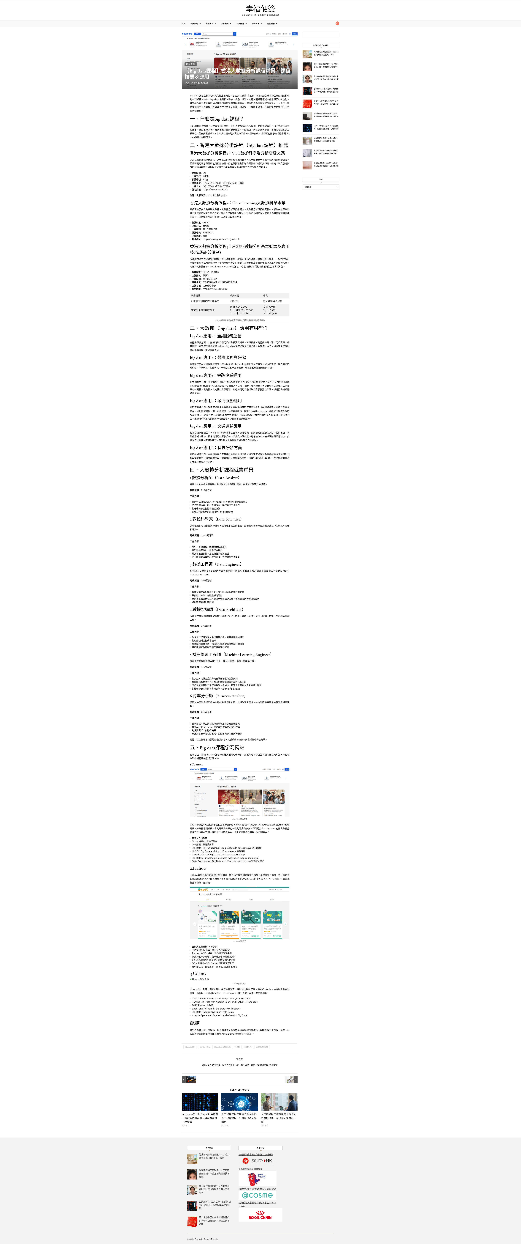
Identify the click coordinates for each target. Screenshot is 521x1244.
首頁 (184, 24)
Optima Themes (211, 1239)
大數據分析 (248, 1047)
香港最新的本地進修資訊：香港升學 (256, 1154)
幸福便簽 (260, 9)
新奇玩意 (255, 24)
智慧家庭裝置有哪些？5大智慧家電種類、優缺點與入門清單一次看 (326, 115)
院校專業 (190, 64)
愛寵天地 (194, 24)
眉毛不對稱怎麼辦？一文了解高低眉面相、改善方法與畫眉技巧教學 (326, 66)
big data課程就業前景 (222, 1047)
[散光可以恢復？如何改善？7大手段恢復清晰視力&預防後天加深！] (188, 1079)
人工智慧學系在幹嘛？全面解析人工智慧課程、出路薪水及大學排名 (239, 1118)
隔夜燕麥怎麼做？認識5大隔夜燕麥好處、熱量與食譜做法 (326, 139)
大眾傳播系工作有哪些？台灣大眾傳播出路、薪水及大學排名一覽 (278, 1118)
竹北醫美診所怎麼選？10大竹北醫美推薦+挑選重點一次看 (326, 53)
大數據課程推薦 (262, 1047)
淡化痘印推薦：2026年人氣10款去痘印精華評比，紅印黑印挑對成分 (326, 165)
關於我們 (271, 24)
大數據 (237, 1047)
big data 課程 (205, 1047)
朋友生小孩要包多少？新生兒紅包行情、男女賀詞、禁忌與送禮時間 (326, 103)
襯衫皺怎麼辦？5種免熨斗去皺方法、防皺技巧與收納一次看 (326, 152)
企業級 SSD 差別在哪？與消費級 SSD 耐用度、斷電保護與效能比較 (326, 90)
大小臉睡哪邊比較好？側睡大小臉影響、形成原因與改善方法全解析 (326, 78)
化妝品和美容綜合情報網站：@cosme (257, 1189)
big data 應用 (190, 1047)
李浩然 (204, 83)
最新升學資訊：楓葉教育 (250, 1169)
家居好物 (240, 24)
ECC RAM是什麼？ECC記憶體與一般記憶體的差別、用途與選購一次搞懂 (200, 1118)
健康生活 (209, 24)
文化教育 (225, 24)
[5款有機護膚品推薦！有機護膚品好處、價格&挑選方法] (291, 1079)
